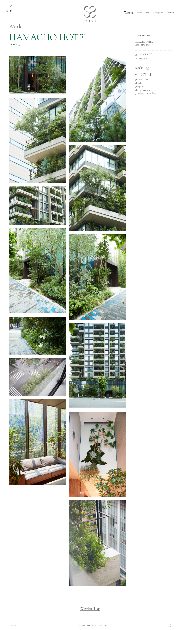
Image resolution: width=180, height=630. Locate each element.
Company (158, 12)
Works (129, 12)
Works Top (90, 608)
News (147, 12)
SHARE (143, 58)
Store (139, 12)
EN (7, 11)
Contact (170, 12)
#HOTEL (143, 75)
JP (11, 11)
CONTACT (145, 54)
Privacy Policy (14, 625)
